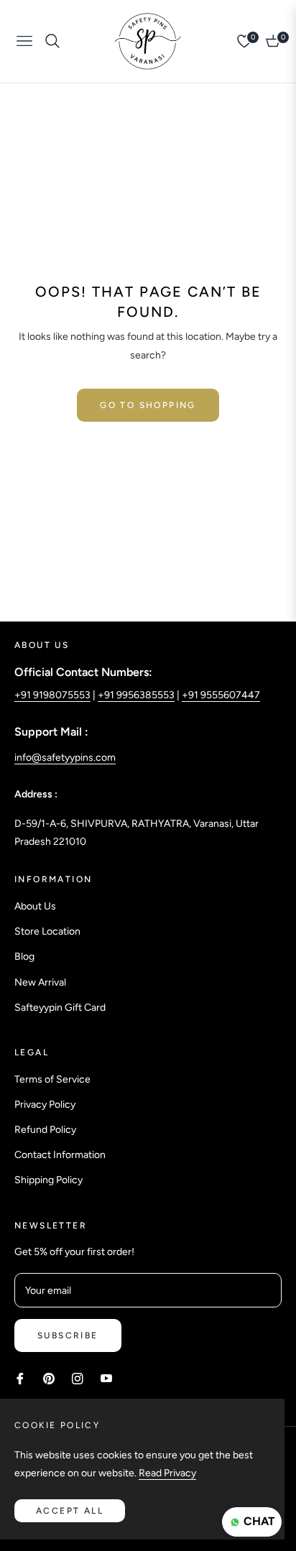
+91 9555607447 (221, 695)
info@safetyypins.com (65, 757)
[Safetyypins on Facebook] (20, 1378)
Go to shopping (148, 405)
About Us (35, 906)
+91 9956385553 (136, 695)
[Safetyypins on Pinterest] (49, 1378)
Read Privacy (167, 1473)
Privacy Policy (44, 1104)
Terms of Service (52, 1079)
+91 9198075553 (52, 695)
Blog (24, 956)
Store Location (47, 931)
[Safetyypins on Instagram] (77, 1378)
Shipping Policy (48, 1180)
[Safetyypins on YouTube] (106, 1378)
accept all (69, 1511)
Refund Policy (45, 1130)
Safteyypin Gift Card (60, 1007)
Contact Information (60, 1155)
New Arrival (40, 982)
